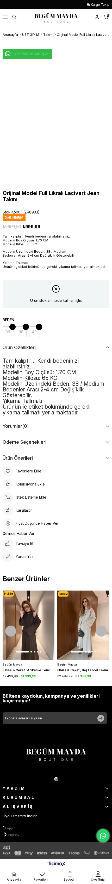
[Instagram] (56, 779)
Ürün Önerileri (18, 458)
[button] (22, 651)
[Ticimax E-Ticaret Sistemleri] (56, 864)
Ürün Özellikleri (19, 347)
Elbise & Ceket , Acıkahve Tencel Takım (29, 670)
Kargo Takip (99, 5)
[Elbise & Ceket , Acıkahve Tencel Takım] (29, 625)
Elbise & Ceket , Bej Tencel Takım (82, 670)
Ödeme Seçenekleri (24, 442)
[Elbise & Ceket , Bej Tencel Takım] (83, 625)
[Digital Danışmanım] (10, 847)
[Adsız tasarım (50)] (56, 753)
